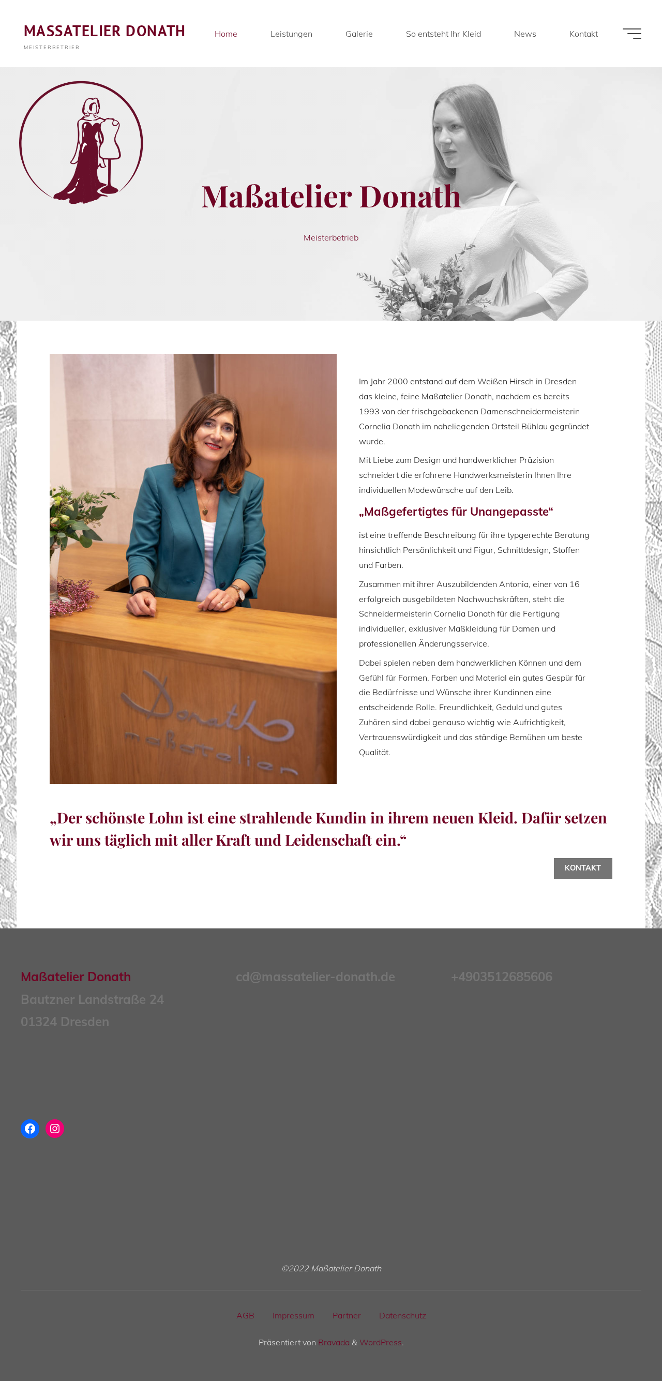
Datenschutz (402, 1315)
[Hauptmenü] (632, 33)
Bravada (333, 1342)
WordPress (380, 1342)
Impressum (293, 1315)
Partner (347, 1315)
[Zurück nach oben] (621, 1340)
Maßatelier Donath (105, 30)
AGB (245, 1315)
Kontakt (583, 868)
